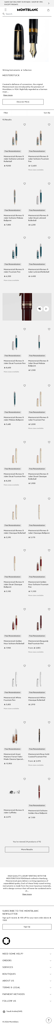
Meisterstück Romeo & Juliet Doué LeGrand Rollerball (38, 218)
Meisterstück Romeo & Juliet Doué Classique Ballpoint (14, 584)
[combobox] (27, 14)
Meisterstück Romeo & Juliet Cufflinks (14, 811)
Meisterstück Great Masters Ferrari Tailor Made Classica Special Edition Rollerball (13, 757)
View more (8, 95)
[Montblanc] (27, 9)
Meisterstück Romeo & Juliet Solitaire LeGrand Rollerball (14, 159)
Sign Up (27, 927)
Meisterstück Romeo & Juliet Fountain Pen (14, 271)
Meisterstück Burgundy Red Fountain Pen (38, 642)
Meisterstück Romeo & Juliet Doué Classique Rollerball (38, 476)
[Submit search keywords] (4, 14)
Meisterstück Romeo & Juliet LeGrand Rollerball (38, 271)
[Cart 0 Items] (49, 12)
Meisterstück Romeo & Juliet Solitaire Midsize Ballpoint (14, 218)
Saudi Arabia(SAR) (14, 1011)
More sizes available (35, 170)
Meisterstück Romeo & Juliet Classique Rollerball (15, 532)
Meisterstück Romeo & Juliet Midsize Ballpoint (14, 419)
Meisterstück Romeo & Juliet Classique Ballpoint (39, 532)
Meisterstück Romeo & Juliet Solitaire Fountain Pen (38, 159)
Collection (27, 70)
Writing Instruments (11, 70)
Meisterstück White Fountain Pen (12, 699)
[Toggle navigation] (6, 10)
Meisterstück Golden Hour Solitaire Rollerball (14, 642)
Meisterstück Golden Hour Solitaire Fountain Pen (38, 584)
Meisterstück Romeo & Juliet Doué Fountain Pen (14, 362)
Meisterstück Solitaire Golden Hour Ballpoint (37, 812)
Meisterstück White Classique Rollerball (36, 699)
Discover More (23, 102)
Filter (6, 113)
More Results (27, 849)
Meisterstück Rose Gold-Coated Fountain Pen (39, 755)
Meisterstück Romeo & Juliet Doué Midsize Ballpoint (38, 363)
